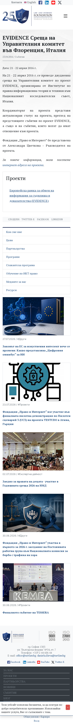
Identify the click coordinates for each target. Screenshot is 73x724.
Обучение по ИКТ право (22, 273)
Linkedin (57, 219)
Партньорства (15, 248)
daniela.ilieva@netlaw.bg (51, 655)
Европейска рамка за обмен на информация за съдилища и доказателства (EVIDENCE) (32, 195)
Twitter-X (28, 219)
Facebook (43, 219)
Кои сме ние (14, 232)
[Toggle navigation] (65, 15)
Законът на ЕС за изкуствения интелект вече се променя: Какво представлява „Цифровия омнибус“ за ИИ (36, 350)
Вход (36, 720)
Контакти (16, 2)
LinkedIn (31, 662)
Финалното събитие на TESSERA (26, 612)
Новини (9, 687)
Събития (9, 693)
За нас (8, 670)
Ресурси (11, 290)
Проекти (9, 676)
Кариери (45, 716)
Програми (13, 257)
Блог (6, 698)
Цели (9, 240)
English (31, 2)
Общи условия (31, 716)
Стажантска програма (20, 265)
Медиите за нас (16, 282)
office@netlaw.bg (26, 655)
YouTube (45, 662)
